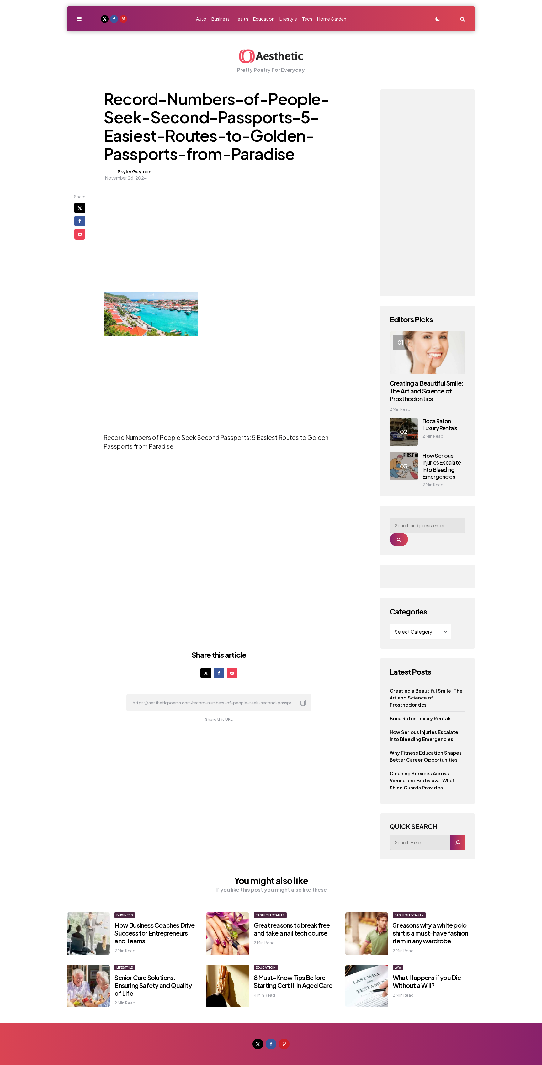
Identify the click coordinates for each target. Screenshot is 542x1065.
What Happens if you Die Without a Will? (427, 981)
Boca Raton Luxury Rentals (439, 424)
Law (398, 967)
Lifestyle (124, 967)
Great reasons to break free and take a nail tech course (292, 929)
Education (266, 967)
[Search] (457, 842)
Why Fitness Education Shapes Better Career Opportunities (426, 756)
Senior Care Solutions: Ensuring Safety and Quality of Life (152, 985)
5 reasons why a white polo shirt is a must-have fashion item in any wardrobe (430, 933)
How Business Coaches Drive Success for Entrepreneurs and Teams (154, 933)
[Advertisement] (182, 238)
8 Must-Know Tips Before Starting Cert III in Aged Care (293, 981)
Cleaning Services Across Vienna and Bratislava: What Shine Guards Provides (422, 780)
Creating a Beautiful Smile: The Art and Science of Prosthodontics (426, 391)
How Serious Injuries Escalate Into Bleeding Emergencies (441, 466)
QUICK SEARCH (413, 826)
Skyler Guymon (134, 171)
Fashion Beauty (270, 915)
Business (124, 915)
